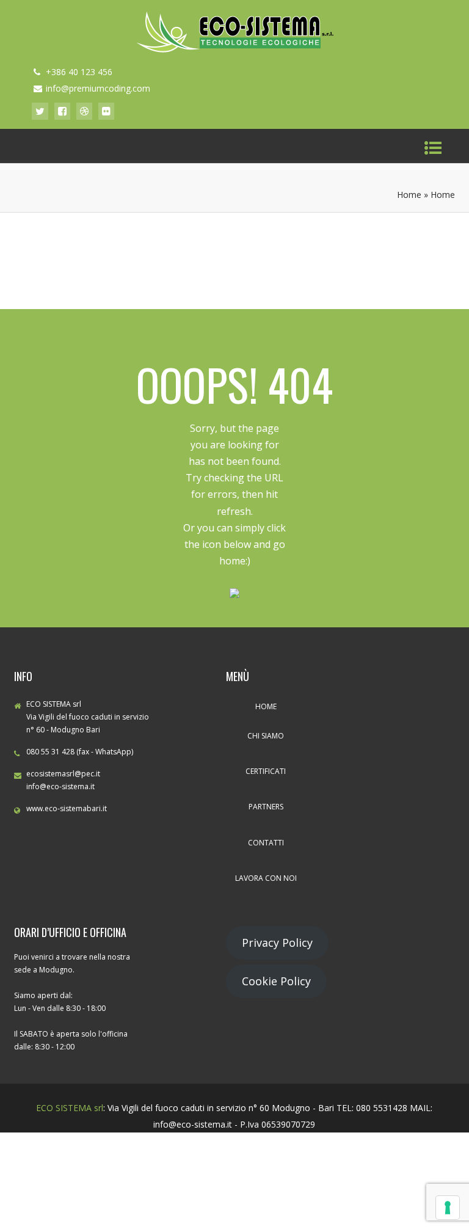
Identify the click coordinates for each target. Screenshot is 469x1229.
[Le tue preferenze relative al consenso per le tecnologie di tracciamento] (447, 1207)
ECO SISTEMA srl (69, 1108)
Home (409, 194)
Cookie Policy (276, 981)
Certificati (265, 771)
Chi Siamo (265, 736)
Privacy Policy (277, 942)
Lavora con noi (266, 878)
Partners (266, 806)
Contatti (266, 842)
